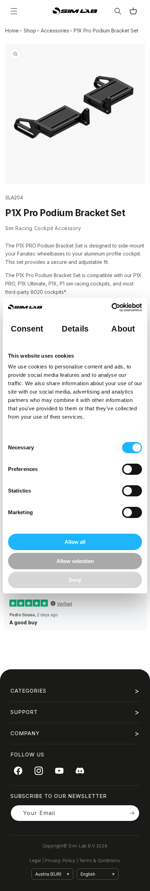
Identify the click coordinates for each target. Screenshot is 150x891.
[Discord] (80, 770)
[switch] (132, 469)
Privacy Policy (60, 860)
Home (12, 30)
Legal (35, 860)
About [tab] (123, 329)
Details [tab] (75, 329)
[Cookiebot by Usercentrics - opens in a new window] (111, 307)
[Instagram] (38, 770)
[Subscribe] (131, 813)
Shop (30, 30)
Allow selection (75, 561)
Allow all (75, 542)
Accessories (55, 30)
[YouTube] (59, 770)
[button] (14, 11)
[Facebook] (18, 770)
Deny (75, 580)
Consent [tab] (27, 329)
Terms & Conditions (99, 860)
